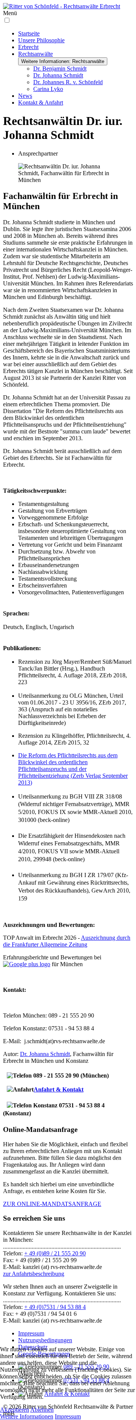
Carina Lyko (48, 89)
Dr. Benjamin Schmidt (60, 68)
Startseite (29, 33)
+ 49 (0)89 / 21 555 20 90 (55, 1253)
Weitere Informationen (26, 1416)
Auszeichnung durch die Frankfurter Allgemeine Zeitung (66, 941)
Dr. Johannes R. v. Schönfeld (68, 82)
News (25, 96)
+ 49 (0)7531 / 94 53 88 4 (55, 1307)
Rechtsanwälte (35, 54)
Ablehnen (42, 1409)
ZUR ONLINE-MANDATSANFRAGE (52, 1204)
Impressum (31, 1333)
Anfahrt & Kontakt (58, 1089)
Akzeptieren (14, 1409)
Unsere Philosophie (41, 40)
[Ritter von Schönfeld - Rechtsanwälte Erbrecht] (61, 6)
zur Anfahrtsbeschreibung (33, 1273)
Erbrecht (28, 47)
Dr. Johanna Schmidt (58, 75)
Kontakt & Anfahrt (40, 102)
